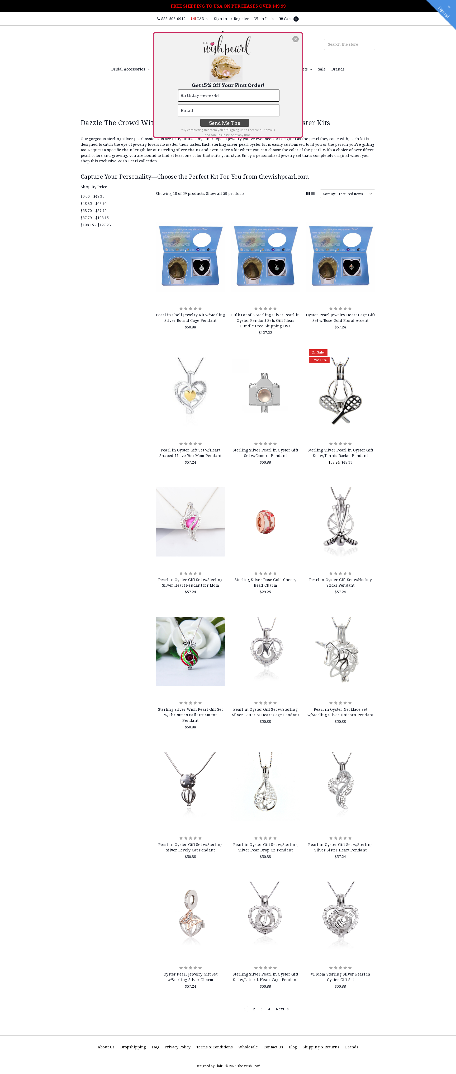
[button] (295, 39)
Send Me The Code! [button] (224, 123)
